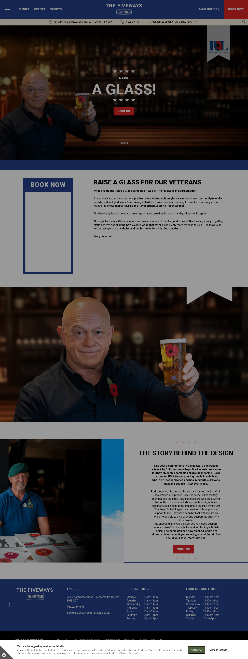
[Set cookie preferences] (6, 652)
